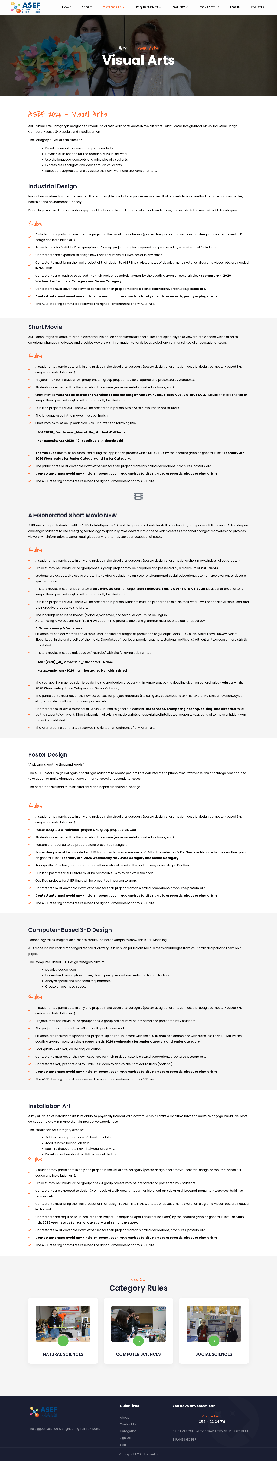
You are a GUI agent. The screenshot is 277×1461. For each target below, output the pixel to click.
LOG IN (235, 7)
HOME (66, 7)
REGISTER (258, 7)
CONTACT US (210, 7)
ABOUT (87, 7)
